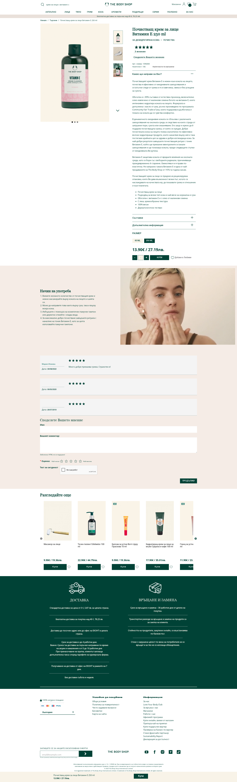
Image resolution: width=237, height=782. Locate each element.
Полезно (172, 12)
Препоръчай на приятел (155, 723)
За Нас (189, 12)
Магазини (148, 711)
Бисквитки (97, 711)
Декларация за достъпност (156, 739)
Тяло (78, 12)
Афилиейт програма (153, 717)
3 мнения (140, 51)
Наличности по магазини (163, 66)
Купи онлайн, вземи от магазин (158, 720)
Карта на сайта (99, 714)
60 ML (137, 241)
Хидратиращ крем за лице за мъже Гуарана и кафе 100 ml (160, 545)
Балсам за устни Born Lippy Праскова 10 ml (125, 545)
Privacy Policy (63, 757)
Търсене (53, 20)
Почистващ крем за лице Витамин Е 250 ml (78, 20)
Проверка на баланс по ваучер (158, 729)
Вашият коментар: (50, 436)
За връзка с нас (150, 707)
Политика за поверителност (105, 704)
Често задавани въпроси (104, 707)
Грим (90, 12)
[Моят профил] (184, 5)
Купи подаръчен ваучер (155, 726)
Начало (43, 20)
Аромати (116, 12)
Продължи (188, 481)
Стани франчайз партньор (156, 733)
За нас (146, 701)
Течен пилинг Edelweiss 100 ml (91, 545)
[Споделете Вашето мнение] (143, 47)
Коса (101, 12)
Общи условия (99, 701)
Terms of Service (71, 757)
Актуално (51, 12)
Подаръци (137, 12)
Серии (156, 12)
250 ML (149, 241)
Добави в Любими (183, 257)
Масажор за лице (52, 544)
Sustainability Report (153, 736)
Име (42, 424)
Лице (67, 12)
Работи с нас (149, 714)
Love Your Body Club (152, 704)
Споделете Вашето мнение (149, 57)
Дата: (44, 369)
